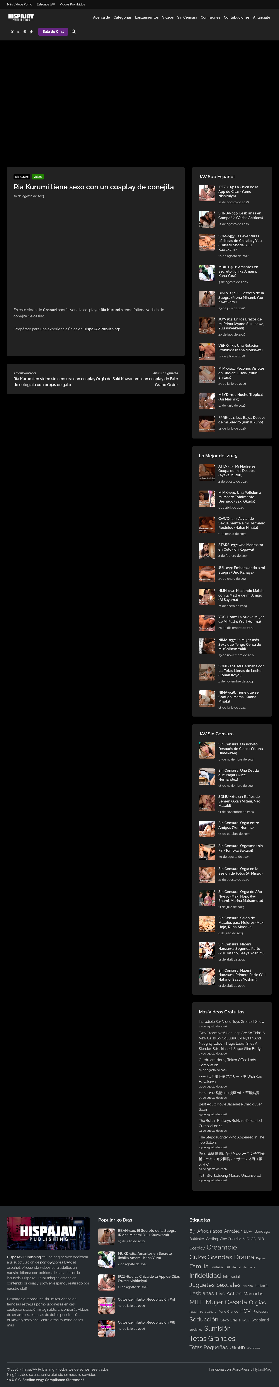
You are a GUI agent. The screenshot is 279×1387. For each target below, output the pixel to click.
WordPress (240, 1369)
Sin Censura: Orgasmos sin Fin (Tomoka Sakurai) (240, 848)
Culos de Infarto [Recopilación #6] (146, 1322)
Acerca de (101, 17)
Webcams (253, 1348)
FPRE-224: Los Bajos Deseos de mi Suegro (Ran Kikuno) (241, 420)
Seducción (203, 1319)
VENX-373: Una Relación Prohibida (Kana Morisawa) (240, 347)
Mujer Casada (226, 1302)
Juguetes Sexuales (215, 1284)
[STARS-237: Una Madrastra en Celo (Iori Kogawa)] (207, 545)
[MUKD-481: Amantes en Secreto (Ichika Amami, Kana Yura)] (207, 267)
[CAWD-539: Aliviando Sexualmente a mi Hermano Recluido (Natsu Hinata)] (207, 519)
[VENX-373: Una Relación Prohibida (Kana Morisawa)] (207, 346)
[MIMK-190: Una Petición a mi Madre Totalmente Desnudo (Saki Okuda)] (207, 493)
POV (245, 1311)
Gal (227, 1267)
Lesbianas (201, 1293)
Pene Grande (228, 1311)
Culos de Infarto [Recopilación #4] (146, 1299)
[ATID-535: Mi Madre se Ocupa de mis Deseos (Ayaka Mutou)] (207, 467)
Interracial (231, 1276)
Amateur (233, 1231)
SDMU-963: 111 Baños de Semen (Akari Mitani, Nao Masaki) (239, 801)
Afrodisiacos (209, 1231)
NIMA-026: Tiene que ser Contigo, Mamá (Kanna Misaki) (239, 696)
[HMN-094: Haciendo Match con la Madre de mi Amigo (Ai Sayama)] (207, 591)
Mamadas (253, 1293)
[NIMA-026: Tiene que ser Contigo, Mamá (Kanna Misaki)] (207, 693)
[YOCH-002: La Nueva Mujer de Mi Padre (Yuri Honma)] (207, 617)
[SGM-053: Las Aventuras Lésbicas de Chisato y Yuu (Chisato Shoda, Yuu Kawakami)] (207, 237)
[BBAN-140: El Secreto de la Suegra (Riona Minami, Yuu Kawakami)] (207, 293)
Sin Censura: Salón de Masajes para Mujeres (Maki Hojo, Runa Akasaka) (241, 922)
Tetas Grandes (212, 1338)
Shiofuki (244, 1320)
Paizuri (193, 1311)
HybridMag (262, 1369)
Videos (168, 17)
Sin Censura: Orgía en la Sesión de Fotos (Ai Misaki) (240, 871)
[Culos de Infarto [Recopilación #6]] (106, 1323)
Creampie (222, 1247)
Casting (212, 1239)
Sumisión (217, 1328)
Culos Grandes (210, 1257)
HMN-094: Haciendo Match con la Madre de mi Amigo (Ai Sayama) (241, 595)
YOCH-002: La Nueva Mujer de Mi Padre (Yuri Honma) (241, 619)
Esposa (260, 1258)
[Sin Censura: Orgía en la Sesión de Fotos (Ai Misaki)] (207, 869)
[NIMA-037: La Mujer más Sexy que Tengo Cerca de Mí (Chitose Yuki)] (207, 640)
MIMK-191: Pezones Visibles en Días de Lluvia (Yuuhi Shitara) (241, 372)
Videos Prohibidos (72, 4)
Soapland (260, 1320)
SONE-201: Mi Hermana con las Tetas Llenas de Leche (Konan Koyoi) (241, 670)
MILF (196, 1302)
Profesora (261, 1311)
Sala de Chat (53, 32)
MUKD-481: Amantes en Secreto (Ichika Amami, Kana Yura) (238, 271)
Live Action (229, 1293)
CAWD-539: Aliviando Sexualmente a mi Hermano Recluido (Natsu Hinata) (241, 523)
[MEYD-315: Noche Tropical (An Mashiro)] (207, 395)
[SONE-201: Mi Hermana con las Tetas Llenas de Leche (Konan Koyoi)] (207, 667)
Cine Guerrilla (230, 1239)
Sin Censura (187, 17)
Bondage (262, 1231)
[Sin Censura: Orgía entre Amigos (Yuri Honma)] (207, 823)
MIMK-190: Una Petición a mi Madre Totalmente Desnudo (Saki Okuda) (239, 497)
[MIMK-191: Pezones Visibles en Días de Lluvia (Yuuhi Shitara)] (207, 369)
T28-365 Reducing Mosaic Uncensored (230, 1175)
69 (192, 1231)
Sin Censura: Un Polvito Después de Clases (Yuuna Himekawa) (240, 748)
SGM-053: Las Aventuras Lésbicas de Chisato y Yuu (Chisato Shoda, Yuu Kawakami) (240, 243)
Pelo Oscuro (208, 1311)
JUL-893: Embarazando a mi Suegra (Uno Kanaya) (241, 570)
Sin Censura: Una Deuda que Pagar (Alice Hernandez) (238, 774)
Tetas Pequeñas (208, 1347)
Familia (199, 1266)
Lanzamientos (147, 17)
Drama (244, 1257)
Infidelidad (205, 1275)
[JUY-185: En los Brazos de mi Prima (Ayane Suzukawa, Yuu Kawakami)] (207, 320)
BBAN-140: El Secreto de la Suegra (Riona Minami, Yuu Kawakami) (241, 297)
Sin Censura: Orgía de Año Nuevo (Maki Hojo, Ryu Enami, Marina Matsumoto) (240, 896)
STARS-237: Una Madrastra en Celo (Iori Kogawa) (240, 547)
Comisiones (210, 17)
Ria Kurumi (22, 176)
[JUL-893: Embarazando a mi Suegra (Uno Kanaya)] (207, 568)
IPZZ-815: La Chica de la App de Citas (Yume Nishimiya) (238, 191)
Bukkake (196, 1239)
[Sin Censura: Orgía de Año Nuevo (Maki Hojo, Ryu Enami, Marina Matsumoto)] (207, 892)
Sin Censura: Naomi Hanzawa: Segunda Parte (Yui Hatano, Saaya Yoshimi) (241, 948)
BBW (248, 1231)
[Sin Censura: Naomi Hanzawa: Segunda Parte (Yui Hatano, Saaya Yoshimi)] (207, 945)
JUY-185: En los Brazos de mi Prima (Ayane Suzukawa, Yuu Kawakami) (241, 323)
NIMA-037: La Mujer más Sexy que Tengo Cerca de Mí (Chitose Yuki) (239, 644)
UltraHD (237, 1347)
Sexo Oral (228, 1320)
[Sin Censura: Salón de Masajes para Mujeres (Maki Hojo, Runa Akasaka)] (207, 918)
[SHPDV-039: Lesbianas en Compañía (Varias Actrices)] (207, 214)
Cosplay (197, 1248)
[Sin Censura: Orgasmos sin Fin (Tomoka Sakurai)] (207, 846)
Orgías (257, 1302)
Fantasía (217, 1267)
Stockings (195, 1329)
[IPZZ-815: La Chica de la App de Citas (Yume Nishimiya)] (207, 187)
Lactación (262, 1286)
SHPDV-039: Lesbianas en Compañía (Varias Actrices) (240, 215)
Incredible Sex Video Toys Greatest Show (231, 1022)
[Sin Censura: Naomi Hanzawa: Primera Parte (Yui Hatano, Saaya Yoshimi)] (207, 971)
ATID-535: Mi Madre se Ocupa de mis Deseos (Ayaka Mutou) (236, 470)
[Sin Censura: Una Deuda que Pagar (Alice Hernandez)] (207, 771)
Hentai (236, 1267)
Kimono (248, 1286)
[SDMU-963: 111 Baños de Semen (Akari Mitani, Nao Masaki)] (207, 797)
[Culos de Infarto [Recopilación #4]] (106, 1300)
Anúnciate (261, 17)
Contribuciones (237, 17)
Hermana (249, 1267)
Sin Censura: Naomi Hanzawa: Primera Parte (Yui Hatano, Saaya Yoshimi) (241, 975)
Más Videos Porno (19, 4)
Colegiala (253, 1238)
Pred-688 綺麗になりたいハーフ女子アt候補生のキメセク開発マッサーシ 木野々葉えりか (232, 1159)
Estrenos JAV (46, 4)
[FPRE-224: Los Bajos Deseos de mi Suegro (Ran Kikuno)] (207, 418)
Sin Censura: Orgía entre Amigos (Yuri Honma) (238, 825)
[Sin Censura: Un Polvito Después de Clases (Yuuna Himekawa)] (207, 745)
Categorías (123, 17)
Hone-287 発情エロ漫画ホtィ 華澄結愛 (229, 1093)
